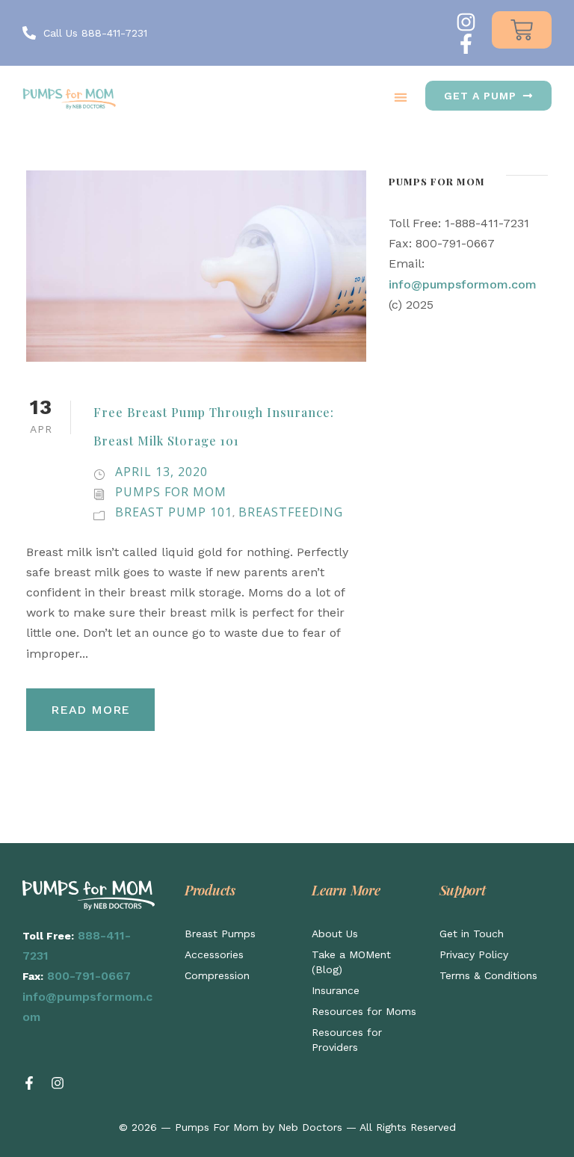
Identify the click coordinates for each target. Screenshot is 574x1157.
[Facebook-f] (466, 44)
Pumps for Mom (170, 492)
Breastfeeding (290, 512)
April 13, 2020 (161, 471)
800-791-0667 (89, 976)
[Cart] (522, 30)
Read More (90, 710)
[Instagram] (466, 22)
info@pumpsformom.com (463, 284)
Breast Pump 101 (173, 512)
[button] (400, 97)
